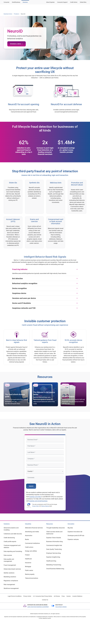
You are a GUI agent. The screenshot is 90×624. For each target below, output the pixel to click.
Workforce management (11, 588)
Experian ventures (73, 539)
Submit (31, 486)
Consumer (6, 2)
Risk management (9, 584)
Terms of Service (45, 506)
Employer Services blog (53, 553)
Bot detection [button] (17, 278)
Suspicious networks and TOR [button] (24, 308)
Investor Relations (77, 596)
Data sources (8, 555)
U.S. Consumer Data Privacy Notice (42, 596)
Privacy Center (27, 596)
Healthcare (28, 559)
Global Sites (83, 2)
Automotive (28, 535)
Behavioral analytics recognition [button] (24, 283)
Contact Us (45, 599)
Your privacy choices (61, 606)
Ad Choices (57, 596)
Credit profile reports (10, 541)
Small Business (16, 2)
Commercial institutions (32, 543)
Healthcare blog (51, 561)
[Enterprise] (11, 8)
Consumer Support (62, 2)
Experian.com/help (35, 497)
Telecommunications (31, 578)
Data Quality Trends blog (54, 549)
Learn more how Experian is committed (38, 606)
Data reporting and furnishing (13, 551)
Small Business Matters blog (55, 568)
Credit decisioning (9, 537)
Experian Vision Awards (53, 537)
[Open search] (85, 8)
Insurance (28, 562)
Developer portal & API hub (76, 535)
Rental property (29, 574)
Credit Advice (73, 2)
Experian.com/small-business (38, 501)
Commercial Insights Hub (54, 545)
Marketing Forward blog (53, 565)
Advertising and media (32, 531)
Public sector (29, 570)
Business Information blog (54, 541)
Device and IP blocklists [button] (21, 303)
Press (63, 596)
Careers (68, 596)
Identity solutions (9, 573)
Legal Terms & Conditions (15, 596)
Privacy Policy (35, 506)
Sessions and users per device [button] (24, 298)
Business (25, 2)
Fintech (27, 555)
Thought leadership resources (55, 528)
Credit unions (29, 547)
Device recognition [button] (19, 288)
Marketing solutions (10, 577)
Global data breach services (12, 569)
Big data (70, 528)
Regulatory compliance (11, 580)
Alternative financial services (34, 528)
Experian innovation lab (75, 531)
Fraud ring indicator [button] (19, 269)
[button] (65, 8)
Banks (27, 539)
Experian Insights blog (53, 557)
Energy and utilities (31, 551)
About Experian (50, 2)
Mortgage (28, 566)
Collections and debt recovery (13, 534)
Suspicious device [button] (19, 293)
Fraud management (10, 565)
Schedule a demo (15, 44)
